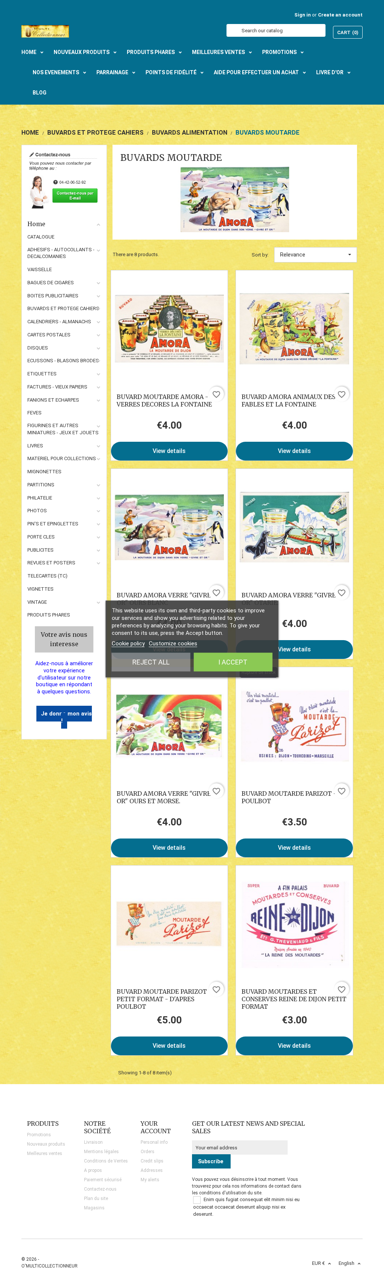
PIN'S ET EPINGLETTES (52, 523)
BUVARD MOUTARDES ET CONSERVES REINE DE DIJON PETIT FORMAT (294, 999)
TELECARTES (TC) (47, 576)
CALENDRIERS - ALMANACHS (59, 321)
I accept (233, 662)
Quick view (169, 329)
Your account (156, 1127)
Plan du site (96, 1198)
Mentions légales (101, 1151)
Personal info (154, 1142)
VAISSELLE (39, 269)
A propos (93, 1170)
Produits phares (48, 615)
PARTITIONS (40, 485)
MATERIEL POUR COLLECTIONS (61, 458)
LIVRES (35, 445)
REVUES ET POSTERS (51, 563)
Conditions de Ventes (106, 1161)
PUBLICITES (40, 550)
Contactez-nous (100, 1189)
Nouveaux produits (46, 1144)
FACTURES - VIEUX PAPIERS (57, 387)
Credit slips (152, 1161)
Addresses (152, 1170)
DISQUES (37, 348)
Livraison (93, 1142)
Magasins (94, 1207)
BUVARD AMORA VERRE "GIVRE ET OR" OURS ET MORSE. (168, 797)
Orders (147, 1151)
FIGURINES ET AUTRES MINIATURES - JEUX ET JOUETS (63, 429)
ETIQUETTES (42, 373)
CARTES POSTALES (48, 335)
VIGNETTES (40, 589)
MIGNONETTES (44, 471)
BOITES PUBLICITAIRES (52, 295)
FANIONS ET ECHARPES (53, 400)
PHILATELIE (39, 498)
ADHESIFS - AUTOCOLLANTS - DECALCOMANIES (60, 253)
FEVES (34, 413)
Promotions (39, 1134)
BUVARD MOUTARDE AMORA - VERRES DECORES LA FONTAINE (164, 400)
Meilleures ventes (44, 1153)
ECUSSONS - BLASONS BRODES (63, 360)
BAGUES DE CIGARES (50, 282)
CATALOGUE (40, 237)
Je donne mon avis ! (66, 717)
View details (169, 450)
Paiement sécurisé (103, 1179)
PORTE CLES (41, 537)
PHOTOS (37, 510)
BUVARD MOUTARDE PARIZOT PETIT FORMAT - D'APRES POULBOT (162, 999)
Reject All (151, 662)
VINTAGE (37, 602)
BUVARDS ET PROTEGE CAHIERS (63, 308)
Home (36, 224)
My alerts (150, 1179)
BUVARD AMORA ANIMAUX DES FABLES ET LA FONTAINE (288, 400)
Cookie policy (128, 643)
